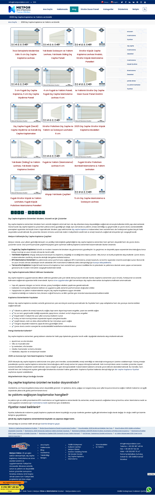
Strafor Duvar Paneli (90, 9)
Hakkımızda (62, 9)
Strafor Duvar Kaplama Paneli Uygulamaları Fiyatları (58, 428)
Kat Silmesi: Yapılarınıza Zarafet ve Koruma (98, 433)
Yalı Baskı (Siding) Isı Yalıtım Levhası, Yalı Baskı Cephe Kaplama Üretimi (26, 166)
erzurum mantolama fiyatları (131, 35)
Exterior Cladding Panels (77, 452)
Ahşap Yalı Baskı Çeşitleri (58, 194)
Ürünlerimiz (123, 9)
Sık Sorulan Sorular (75, 454)
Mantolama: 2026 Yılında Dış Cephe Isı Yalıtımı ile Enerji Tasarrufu (47, 431)
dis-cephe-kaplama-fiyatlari (127, 369)
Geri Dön (151, 474)
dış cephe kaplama (80, 229)
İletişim (136, 9)
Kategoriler (108, 9)
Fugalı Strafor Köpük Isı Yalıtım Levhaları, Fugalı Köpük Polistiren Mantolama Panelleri (26, 202)
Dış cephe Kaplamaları (12, 483)
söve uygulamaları (61, 280)
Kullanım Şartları (74, 447)
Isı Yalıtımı (100, 447)
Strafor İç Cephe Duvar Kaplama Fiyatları (23, 428)
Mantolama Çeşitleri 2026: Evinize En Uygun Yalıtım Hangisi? (59, 433)
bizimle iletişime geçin (50, 424)
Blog (42, 450)
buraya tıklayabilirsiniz (102, 262)
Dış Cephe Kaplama (76, 456)
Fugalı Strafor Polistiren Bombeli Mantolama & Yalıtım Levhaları (90, 166)
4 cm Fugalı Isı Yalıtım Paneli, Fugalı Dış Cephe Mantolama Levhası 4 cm (57, 94)
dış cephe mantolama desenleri (131, 50)
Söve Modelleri (101, 444)
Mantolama (72, 459)
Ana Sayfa (47, 9)
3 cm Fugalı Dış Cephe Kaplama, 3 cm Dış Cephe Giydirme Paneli (26, 94)
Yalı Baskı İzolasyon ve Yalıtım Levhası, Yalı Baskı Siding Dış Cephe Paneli (58, 54)
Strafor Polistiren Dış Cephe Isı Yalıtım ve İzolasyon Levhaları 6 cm (58, 130)
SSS (34, 2)
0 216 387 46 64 (10, 488)
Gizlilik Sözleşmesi (75, 444)
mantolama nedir (39, 403)
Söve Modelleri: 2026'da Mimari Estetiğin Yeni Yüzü (95, 428)
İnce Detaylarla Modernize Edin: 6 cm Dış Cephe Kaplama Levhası (26, 54)
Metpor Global (73, 449)
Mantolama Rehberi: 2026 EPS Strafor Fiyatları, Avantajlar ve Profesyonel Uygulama (100, 431)
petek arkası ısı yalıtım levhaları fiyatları (133, 85)
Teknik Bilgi (45, 455)
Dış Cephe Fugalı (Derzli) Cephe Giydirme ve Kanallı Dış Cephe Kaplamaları (26, 130)
